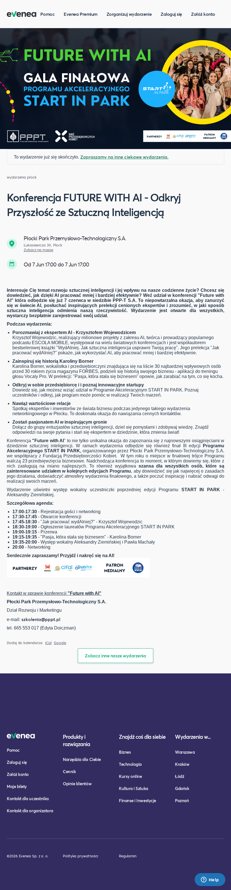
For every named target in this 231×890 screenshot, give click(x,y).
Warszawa (185, 752)
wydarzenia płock (22, 177)
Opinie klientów (77, 783)
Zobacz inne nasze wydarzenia (115, 655)
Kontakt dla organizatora (30, 810)
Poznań (182, 800)
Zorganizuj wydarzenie (129, 14)
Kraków (182, 764)
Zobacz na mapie (38, 250)
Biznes (125, 752)
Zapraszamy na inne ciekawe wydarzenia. (124, 157)
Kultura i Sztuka (133, 788)
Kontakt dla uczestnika (28, 798)
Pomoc (47, 14)
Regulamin (127, 855)
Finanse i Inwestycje (137, 800)
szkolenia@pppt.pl (40, 619)
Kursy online (130, 776)
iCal (48, 643)
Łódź (179, 776)
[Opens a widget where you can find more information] (209, 880)
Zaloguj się (171, 14)
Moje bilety (17, 786)
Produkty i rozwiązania (76, 740)
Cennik (69, 771)
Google (60, 643)
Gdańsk (182, 788)
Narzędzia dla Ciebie (82, 759)
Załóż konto (203, 14)
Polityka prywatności (80, 855)
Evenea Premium (80, 14)
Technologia (130, 764)
